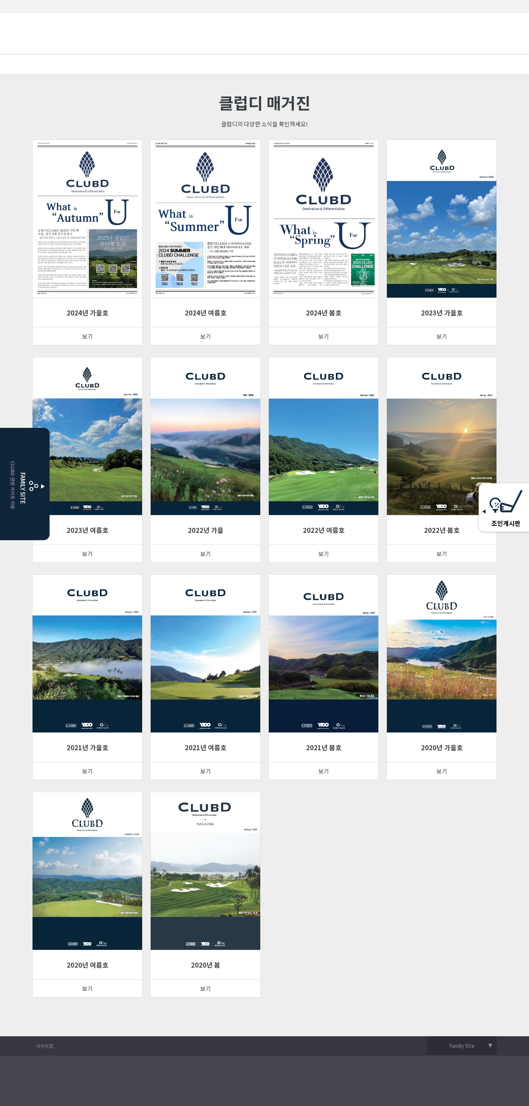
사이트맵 (44, 1045)
